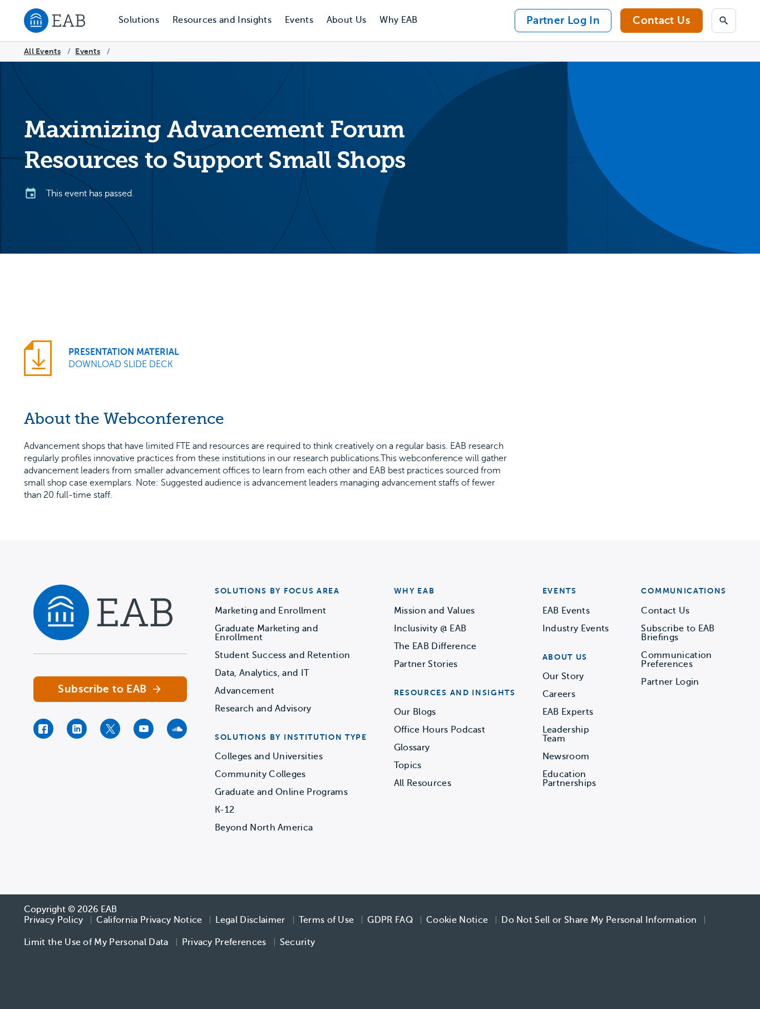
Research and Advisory (263, 709)
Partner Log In (563, 20)
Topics (408, 765)
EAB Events (566, 611)
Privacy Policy (53, 920)
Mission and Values (434, 611)
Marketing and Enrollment (271, 611)
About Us (347, 20)
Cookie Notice (457, 920)
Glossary (412, 748)
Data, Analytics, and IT (262, 673)
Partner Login (670, 682)
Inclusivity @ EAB (430, 629)
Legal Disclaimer (250, 920)
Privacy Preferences (224, 942)
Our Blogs (415, 712)
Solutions (139, 20)
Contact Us (661, 20)
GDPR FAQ (390, 920)
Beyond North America (264, 828)
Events (299, 20)
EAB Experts (568, 712)
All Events (42, 51)
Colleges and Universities (269, 756)
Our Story (563, 676)
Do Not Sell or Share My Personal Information (599, 920)
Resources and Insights (222, 20)
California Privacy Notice (149, 920)
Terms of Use (326, 920)
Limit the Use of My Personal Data (96, 942)
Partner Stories (426, 664)
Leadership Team (565, 734)
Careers (558, 694)
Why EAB (398, 20)
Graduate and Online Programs (281, 792)
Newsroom (566, 756)
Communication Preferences (676, 659)
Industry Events (575, 629)
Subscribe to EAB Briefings (677, 633)
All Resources (422, 783)
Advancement (245, 691)
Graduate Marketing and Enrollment (266, 633)
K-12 (224, 810)
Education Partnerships (569, 778)
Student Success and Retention (282, 655)
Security (297, 942)
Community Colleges (260, 774)
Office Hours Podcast (439, 730)
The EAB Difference (435, 646)
